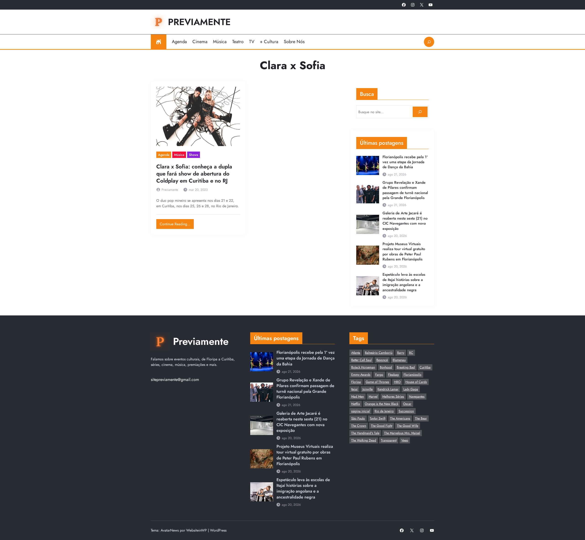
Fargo (379, 374)
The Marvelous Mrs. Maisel (402, 433)
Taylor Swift (377, 418)
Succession (406, 411)
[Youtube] (430, 4)
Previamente (199, 22)
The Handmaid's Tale (365, 433)
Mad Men (357, 396)
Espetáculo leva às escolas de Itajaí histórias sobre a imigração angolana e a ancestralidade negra (404, 282)
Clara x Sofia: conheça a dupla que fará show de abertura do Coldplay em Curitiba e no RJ (194, 173)
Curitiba (425, 367)
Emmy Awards (360, 374)
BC (411, 352)
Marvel (373, 396)
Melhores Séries (393, 396)
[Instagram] (412, 4)
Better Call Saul (361, 360)
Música (179, 154)
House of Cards (416, 382)
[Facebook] (403, 4)
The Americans (400, 418)
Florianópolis (412, 374)
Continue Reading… (177, 223)
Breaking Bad (406, 367)
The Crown (358, 425)
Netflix (355, 403)
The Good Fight (381, 425)
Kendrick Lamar (388, 389)
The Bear (421, 418)
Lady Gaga (410, 389)
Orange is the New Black (381, 403)
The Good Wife (407, 425)
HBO (397, 382)
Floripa (356, 382)
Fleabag (393, 374)
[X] (421, 4)
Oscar (407, 403)
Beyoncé (382, 360)
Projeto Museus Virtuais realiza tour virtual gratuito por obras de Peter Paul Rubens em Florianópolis (404, 251)
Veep (404, 440)
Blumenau (399, 360)
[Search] (420, 112)
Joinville (367, 389)
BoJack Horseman (363, 367)
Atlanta (355, 352)
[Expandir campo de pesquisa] (429, 42)
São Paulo (358, 418)
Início (158, 41)
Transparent (388, 440)
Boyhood (386, 367)
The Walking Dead (363, 440)
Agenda (163, 154)
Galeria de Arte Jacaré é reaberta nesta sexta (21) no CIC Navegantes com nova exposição (405, 221)
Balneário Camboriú (378, 352)
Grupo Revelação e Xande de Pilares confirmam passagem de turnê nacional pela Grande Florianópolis (405, 190)
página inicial (360, 411)
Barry (400, 352)
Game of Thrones (377, 382)
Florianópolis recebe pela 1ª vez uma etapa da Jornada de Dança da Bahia (405, 162)
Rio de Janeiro (384, 411)
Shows (193, 154)
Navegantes (417, 396)
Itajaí (354, 389)
